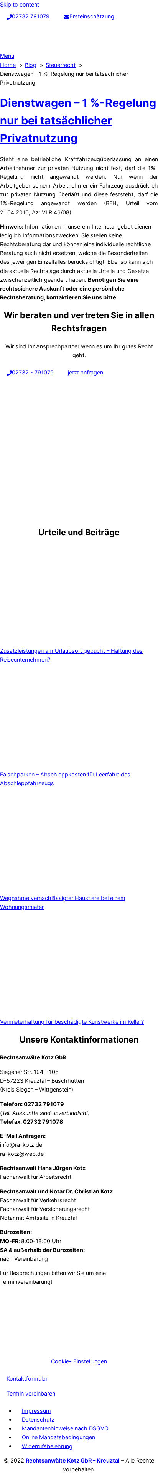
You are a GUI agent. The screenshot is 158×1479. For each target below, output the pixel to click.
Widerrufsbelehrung (47, 1446)
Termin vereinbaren (31, 1393)
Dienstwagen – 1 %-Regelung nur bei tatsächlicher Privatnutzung (78, 120)
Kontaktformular (27, 1378)
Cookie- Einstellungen (79, 1361)
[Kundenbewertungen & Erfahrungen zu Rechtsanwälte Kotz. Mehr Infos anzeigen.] (57, 1347)
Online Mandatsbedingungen (58, 1437)
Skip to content (19, 4)
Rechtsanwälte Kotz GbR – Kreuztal (73, 1460)
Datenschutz (38, 1419)
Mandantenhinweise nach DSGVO (65, 1428)
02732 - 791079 (33, 372)
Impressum (36, 1410)
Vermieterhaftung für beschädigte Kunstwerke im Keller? (72, 1021)
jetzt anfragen (85, 372)
